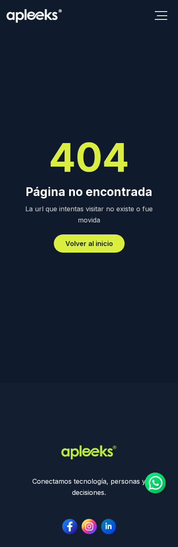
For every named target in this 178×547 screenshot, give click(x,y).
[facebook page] (69, 526)
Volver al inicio (89, 243)
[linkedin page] (89, 526)
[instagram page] (108, 526)
